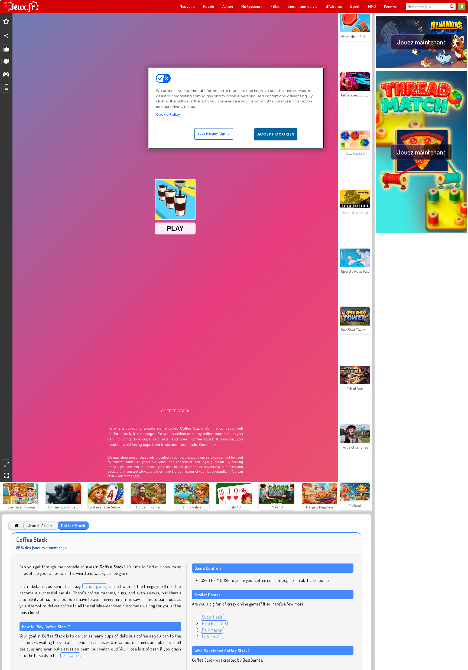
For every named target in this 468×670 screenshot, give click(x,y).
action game (95, 586)
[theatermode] (6, 464)
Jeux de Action (40, 525)
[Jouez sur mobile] (6, 88)
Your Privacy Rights (213, 133)
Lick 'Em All (212, 636)
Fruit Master (212, 630)
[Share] (6, 36)
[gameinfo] (6, 75)
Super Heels (212, 617)
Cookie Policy (168, 114)
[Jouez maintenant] (421, 67)
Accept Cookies (276, 134)
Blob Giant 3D (214, 623)
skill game (70, 655)
